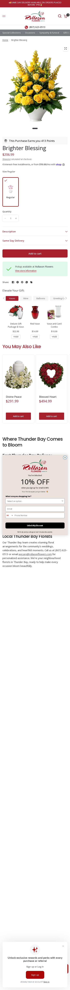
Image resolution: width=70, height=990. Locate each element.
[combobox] (34, 501)
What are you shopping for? (18, 496)
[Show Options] (62, 501)
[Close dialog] (65, 458)
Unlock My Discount (35, 525)
